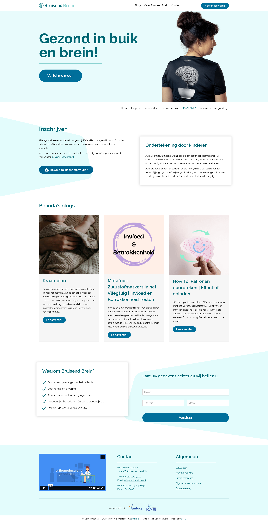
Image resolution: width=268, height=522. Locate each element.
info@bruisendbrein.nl (63, 157)
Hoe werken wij (169, 108)
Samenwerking (183, 488)
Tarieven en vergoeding (213, 108)
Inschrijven (189, 107)
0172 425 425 (134, 476)
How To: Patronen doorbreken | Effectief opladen (196, 287)
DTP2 (183, 519)
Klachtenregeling (184, 472)
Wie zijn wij (181, 467)
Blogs (138, 5)
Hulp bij (135, 108)
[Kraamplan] (69, 244)
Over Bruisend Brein (156, 5)
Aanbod (150, 108)
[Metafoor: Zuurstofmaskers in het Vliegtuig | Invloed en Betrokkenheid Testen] (134, 244)
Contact (176, 5)
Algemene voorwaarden (188, 483)
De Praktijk (135, 519)
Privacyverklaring (184, 478)
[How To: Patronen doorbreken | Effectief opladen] (199, 244)
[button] (142, 108)
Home (124, 108)
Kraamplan (54, 280)
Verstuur (185, 418)
